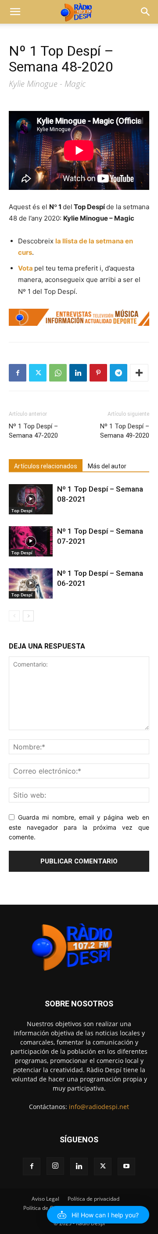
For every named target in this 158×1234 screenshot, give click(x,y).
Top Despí (21, 510)
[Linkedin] (78, 373)
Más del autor (107, 466)
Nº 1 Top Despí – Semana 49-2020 (124, 430)
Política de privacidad (93, 1198)
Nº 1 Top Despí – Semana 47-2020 (33, 430)
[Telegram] (118, 373)
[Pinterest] (98, 373)
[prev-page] (14, 615)
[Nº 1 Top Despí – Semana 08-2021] (31, 499)
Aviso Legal (45, 1198)
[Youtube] (126, 1166)
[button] (15, 12)
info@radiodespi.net (99, 1106)
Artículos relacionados (45, 466)
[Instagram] (55, 1166)
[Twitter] (38, 373)
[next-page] (28, 615)
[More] (139, 373)
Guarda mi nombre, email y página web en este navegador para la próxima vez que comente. (79, 827)
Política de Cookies (46, 1208)
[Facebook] (17, 373)
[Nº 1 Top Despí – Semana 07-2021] (31, 541)
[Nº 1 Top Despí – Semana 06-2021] (31, 583)
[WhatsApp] (58, 373)
